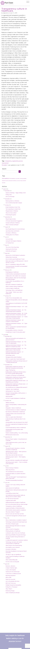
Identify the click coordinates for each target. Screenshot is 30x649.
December (8, 190)
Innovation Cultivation (11, 549)
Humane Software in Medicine (13, 222)
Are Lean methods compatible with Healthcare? (17, 460)
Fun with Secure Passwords (12, 498)
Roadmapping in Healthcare (12, 272)
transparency (8, 161)
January (8, 295)
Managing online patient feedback (14, 357)
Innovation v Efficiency (11, 232)
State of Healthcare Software (13, 592)
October (8, 205)
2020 (5, 189)
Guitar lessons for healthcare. (13, 488)
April (7, 564)
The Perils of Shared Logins (12, 523)
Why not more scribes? (11, 212)
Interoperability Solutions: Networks (14, 330)
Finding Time (9, 194)
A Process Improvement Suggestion (14, 220)
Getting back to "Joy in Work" (13, 391)
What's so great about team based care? (15, 359)
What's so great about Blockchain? (14, 417)
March (7, 253)
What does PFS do (10, 469)
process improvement (21, 180)
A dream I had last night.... (12, 567)
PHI (10, 178)
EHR (3, 178)
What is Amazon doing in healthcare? (14, 286)
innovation (17, 178)
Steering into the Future (11, 249)
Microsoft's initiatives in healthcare (14, 284)
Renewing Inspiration (11, 575)
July (7, 237)
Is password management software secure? (16, 515)
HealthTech (6, 178)
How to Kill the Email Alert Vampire (14, 202)
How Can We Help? (10, 196)
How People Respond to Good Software (15, 229)
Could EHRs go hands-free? (12, 493)
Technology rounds (10, 355)
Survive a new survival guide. (12, 561)
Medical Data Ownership (11, 257)
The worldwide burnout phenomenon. (14, 471)
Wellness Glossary (10, 402)
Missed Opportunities (11, 219)
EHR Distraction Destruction (12, 434)
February (8, 270)
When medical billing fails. (12, 559)
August (7, 227)
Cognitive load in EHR (11, 500)
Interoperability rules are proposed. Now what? (17, 422)
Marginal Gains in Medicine (12, 210)
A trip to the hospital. (11, 569)
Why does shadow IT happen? (13, 511)
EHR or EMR (8, 577)
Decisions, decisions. (10, 566)
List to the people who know (12, 581)
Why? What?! (9, 588)
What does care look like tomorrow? (14, 455)
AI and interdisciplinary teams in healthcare (16, 427)
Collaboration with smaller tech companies (16, 275)
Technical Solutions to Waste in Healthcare (16, 409)
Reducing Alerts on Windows (12, 200)
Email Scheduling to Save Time (13, 207)
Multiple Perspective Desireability (13, 585)
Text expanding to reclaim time (13, 209)
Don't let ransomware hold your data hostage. (17, 504)
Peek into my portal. (10, 579)
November (8, 198)
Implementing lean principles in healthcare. (15, 502)
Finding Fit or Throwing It (11, 587)
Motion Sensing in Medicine (12, 467)
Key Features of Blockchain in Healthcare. (15, 411)
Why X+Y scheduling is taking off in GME (15, 264)
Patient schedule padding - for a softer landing (17, 432)
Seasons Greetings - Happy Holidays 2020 (16, 192)
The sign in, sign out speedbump (13, 554)
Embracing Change (10, 590)
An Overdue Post (10, 242)
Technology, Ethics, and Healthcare (14, 290)
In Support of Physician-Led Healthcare (15, 375)
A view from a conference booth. (13, 573)
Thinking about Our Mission (12, 234)
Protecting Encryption (11, 214)
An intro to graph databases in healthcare (15, 398)
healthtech (13, 178)
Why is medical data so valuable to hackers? (16, 520)
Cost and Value (9, 239)
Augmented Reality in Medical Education (15, 508)
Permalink (4, 165)
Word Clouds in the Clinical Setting (14, 545)
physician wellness (13, 180)
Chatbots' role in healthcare (12, 389)
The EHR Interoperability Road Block (14, 480)
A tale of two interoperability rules (14, 297)
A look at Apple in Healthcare (12, 288)
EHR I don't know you (11, 583)
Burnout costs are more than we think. (15, 513)
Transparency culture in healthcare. (14, 9)
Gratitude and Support (11, 251)
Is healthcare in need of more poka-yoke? (15, 332)
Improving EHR (9, 396)
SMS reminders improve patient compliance (16, 510)
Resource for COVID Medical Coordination (15, 255)
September (8, 217)
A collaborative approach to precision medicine (17, 540)
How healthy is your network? (13, 547)
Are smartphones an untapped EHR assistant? (16, 387)
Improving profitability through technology (16, 534)
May (7, 245)
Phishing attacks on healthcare (13, 531)
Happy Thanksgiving (10, 370)
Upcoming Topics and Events (12, 231)
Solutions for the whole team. (13, 571)
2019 (5, 334)
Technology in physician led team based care (16, 522)
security (3, 182)
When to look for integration (12, 529)
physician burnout (5, 180)
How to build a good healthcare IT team (15, 259)
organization (15, 161)
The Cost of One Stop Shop (12, 247)
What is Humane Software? (12, 224)
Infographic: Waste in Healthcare (13, 407)
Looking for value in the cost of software (15, 533)
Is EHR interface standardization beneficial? (16, 274)
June (7, 482)
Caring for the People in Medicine (13, 241)
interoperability (23, 178)
